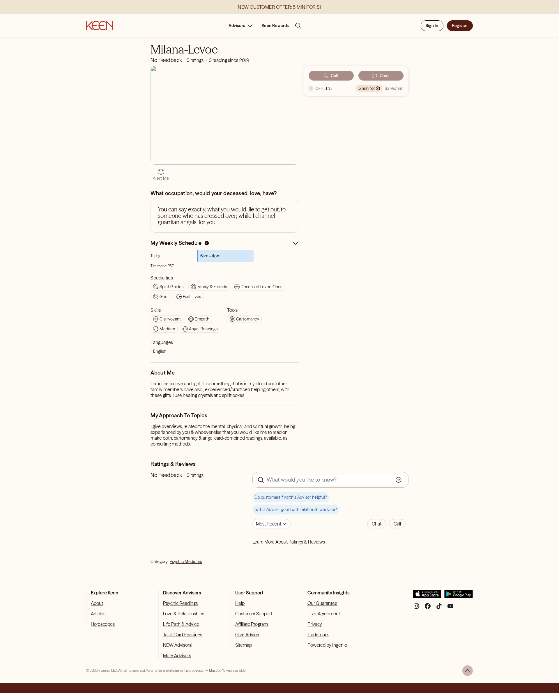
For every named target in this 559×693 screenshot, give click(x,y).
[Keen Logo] (99, 25)
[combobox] (271, 524)
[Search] (298, 25)
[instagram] (416, 608)
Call (334, 75)
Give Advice (247, 634)
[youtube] (450, 608)
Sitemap (243, 645)
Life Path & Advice (181, 624)
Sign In (432, 25)
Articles (98, 614)
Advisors (237, 25)
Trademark (318, 634)
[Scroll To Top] (467, 670)
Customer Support (253, 614)
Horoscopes (103, 624)
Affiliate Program (251, 624)
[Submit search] (398, 480)
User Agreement (323, 614)
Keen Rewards (275, 25)
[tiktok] (439, 608)
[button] (376, 523)
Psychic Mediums (186, 561)
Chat (384, 75)
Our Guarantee (322, 603)
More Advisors (177, 655)
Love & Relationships (183, 614)
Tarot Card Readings (182, 634)
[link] (206, 244)
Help (240, 603)
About (97, 603)
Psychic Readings (180, 603)
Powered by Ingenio (327, 645)
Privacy (314, 624)
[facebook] (427, 608)
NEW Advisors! (177, 645)
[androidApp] (458, 596)
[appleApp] (427, 596)
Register (460, 25)
